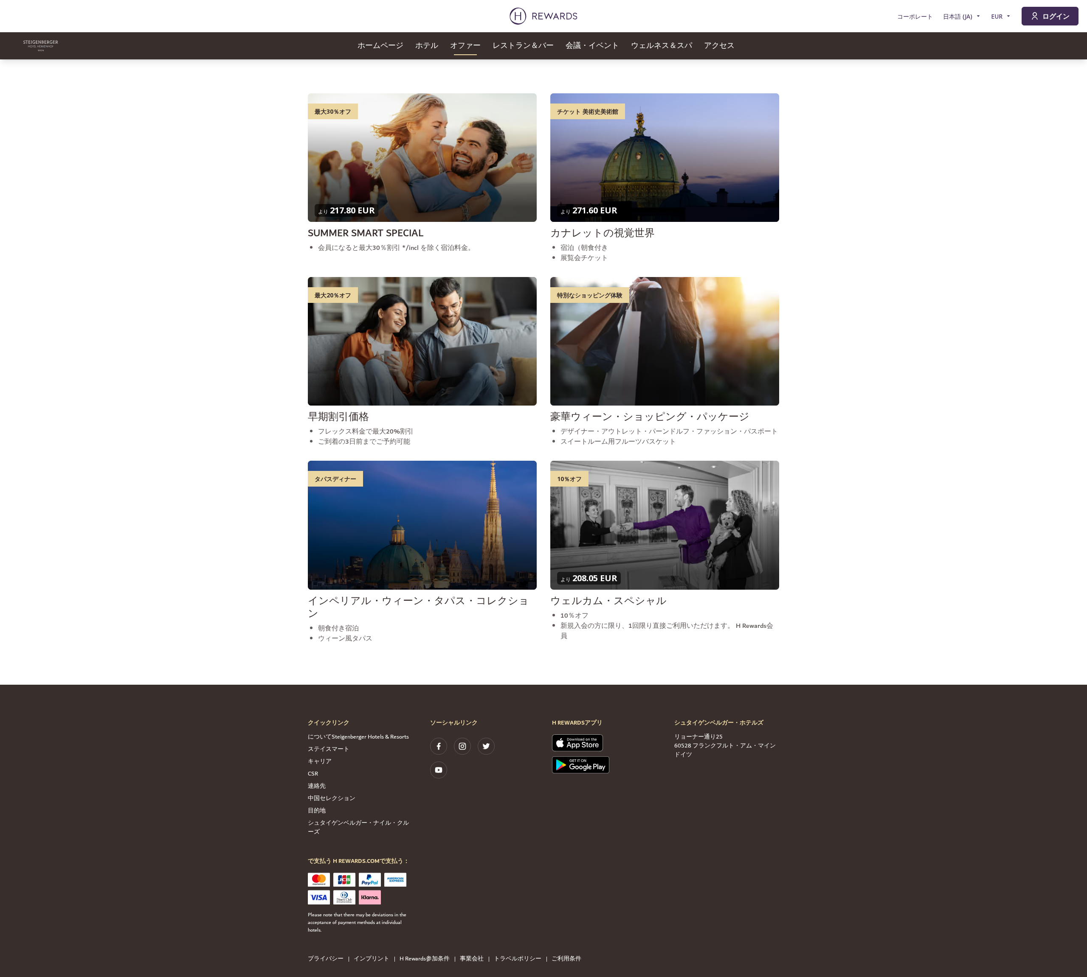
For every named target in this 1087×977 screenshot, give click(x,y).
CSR (313, 774)
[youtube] (438, 769)
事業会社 (472, 959)
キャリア (320, 761)
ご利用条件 (566, 959)
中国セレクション (331, 798)
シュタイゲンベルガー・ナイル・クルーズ (358, 827)
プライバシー (326, 959)
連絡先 (317, 786)
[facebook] (438, 746)
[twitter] (486, 746)
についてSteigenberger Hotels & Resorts (358, 737)
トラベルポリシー (517, 959)
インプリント (371, 959)
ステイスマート (328, 749)
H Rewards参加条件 (425, 959)
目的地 (317, 811)
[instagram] (462, 746)
